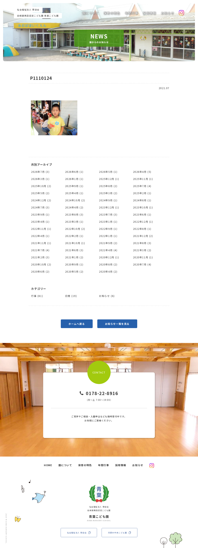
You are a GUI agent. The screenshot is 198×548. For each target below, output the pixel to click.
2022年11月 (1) (41, 229)
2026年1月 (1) (74, 179)
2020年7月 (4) (142, 264)
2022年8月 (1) (142, 229)
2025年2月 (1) (142, 193)
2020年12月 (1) (109, 257)
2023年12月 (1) (109, 207)
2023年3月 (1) (74, 221)
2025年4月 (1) (74, 193)
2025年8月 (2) (108, 186)
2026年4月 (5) (142, 172)
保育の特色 (111, 13)
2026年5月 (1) (108, 172)
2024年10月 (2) (75, 200)
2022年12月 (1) (143, 221)
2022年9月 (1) (108, 229)
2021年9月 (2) (108, 243)
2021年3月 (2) (142, 250)
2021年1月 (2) (74, 257)
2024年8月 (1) (142, 200)
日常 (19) (71, 296)
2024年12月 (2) (41, 200)
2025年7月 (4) (142, 186)
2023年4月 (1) (40, 221)
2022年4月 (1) (40, 236)
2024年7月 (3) (40, 207)
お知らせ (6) (107, 296)
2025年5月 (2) (40, 193)
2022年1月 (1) (108, 236)
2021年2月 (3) (40, 257)
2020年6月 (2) (40, 271)
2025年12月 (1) (109, 179)
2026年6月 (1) (74, 172)
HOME (48, 465)
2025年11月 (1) (143, 179)
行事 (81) (37, 296)
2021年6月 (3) (74, 250)
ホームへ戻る (77, 324)
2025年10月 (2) (41, 186)
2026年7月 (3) (40, 172)
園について (90, 13)
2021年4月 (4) (108, 250)
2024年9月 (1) (108, 200)
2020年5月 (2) (74, 271)
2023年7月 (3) (108, 214)
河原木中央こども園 (117, 532)
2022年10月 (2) (75, 229)
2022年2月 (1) (74, 236)
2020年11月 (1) (143, 257)
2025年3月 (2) (108, 193)
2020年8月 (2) (108, 264)
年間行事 (131, 13)
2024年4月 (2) (74, 207)
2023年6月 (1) (142, 214)
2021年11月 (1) (41, 243)
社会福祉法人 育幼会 (77, 532)
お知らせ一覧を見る (117, 324)
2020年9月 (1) (74, 264)
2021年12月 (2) (143, 236)
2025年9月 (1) (74, 186)
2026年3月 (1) (40, 179)
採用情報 (149, 13)
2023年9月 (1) (40, 214)
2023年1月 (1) (108, 221)
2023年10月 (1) (143, 207)
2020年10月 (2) (41, 264)
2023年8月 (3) (74, 214)
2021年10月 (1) (75, 243)
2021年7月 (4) (40, 250)
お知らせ (167, 13)
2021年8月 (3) (142, 243)
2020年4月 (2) (108, 271)
